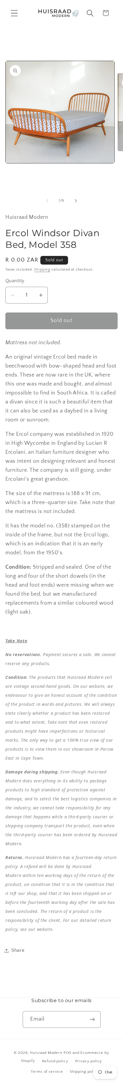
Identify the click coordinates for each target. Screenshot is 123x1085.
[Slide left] (47, 200)
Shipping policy (84, 1071)
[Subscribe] (92, 1019)
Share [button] (18, 950)
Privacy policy (88, 1061)
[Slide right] (75, 200)
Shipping (42, 269)
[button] (14, 13)
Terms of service (47, 1071)
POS (68, 1053)
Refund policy (55, 1061)
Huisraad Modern (46, 1053)
